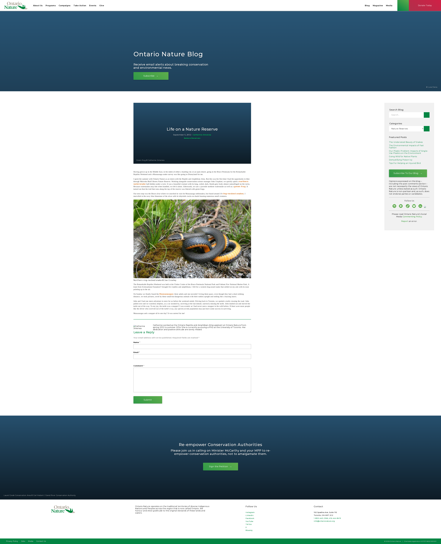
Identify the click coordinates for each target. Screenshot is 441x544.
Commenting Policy (412, 217)
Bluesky (249, 530)
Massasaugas (166, 294)
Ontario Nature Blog (168, 54)
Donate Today (425, 5)
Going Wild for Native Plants (403, 156)
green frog (240, 186)
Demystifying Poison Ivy (400, 160)
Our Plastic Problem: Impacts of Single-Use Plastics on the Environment (408, 152)
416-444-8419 (335, 518)
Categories (395, 123)
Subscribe (148, 75)
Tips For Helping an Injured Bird (405, 163)
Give (101, 5)
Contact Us (41, 541)
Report (404, 221)
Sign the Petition (218, 466)
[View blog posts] (427, 128)
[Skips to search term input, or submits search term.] (403, 5)
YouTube (249, 521)
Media (389, 5)
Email (136, 352)
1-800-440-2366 (321, 518)
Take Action (80, 5)
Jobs (23, 541)
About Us (38, 5)
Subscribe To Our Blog (406, 173)
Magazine (378, 5)
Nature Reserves (192, 138)
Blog (367, 5)
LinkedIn (249, 515)
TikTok (249, 524)
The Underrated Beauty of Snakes (406, 142)
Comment (138, 366)
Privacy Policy (12, 541)
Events (92, 5)
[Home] (16, 5)
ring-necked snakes (233, 194)
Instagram (250, 512)
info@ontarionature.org (324, 521)
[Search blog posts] (427, 115)
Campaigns (65, 5)
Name (136, 342)
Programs (51, 5)
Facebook (250, 518)
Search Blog (396, 110)
